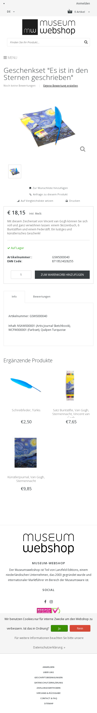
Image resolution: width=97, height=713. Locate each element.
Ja (59, 628)
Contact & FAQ (48, 698)
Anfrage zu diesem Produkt (50, 194)
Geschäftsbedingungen (48, 677)
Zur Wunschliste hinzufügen (50, 188)
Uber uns (48, 672)
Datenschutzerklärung (48, 682)
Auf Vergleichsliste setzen (37, 200)
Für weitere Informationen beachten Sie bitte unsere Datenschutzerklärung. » (49, 642)
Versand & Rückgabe (48, 693)
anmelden (48, 667)
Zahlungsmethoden (48, 687)
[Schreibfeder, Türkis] (26, 385)
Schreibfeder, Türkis (26, 410)
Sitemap (48, 703)
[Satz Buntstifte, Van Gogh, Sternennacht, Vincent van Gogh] (71, 385)
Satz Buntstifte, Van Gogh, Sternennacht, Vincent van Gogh (71, 414)
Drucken (74, 200)
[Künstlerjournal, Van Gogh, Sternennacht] (26, 453)
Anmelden (83, 3)
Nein (80, 628)
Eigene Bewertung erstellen (60, 85)
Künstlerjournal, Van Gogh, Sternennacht (26, 479)
